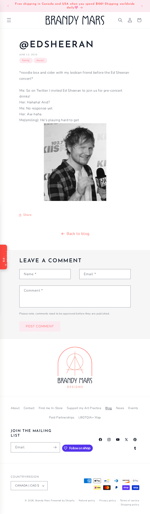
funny (26, 60)
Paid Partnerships (61, 417)
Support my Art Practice (84, 408)
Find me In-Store (51, 408)
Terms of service (129, 500)
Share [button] (27, 215)
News (120, 408)
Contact (29, 408)
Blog (108, 408)
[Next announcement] (142, 6)
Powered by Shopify (63, 500)
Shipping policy (130, 504)
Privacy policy (107, 500)
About (15, 408)
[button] (9, 20)
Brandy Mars (42, 500)
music (40, 60)
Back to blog (78, 233)
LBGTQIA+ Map (90, 417)
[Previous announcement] (8, 6)
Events (133, 408)
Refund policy (87, 500)
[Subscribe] (55, 447)
